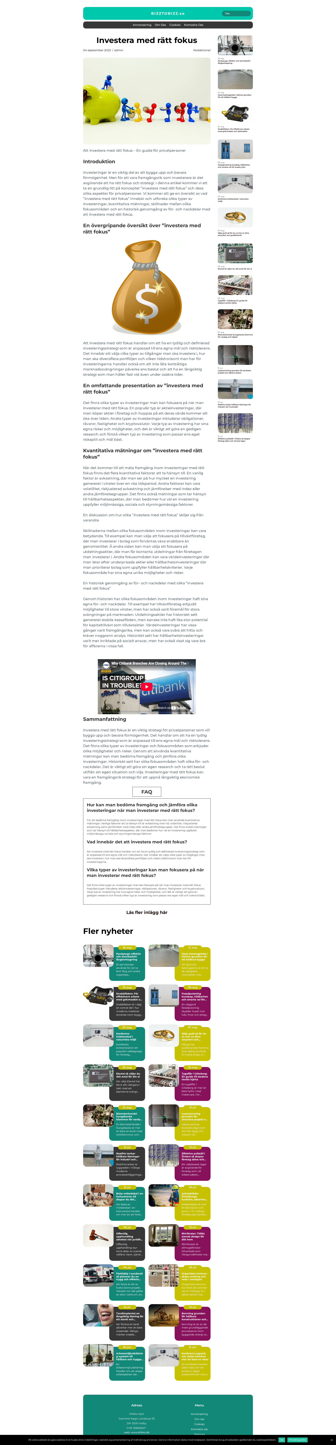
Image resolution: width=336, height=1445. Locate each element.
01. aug (127, 1107)
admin (118, 50)
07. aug (127, 1027)
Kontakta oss (193, 25)
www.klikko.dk (140, 1432)
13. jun (193, 1347)
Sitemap (199, 1434)
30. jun (127, 1347)
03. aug (127, 1067)
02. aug (192, 1067)
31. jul (192, 1107)
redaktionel (202, 50)
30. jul (192, 1187)
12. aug (192, 947)
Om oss (160, 25)
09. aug (192, 987)
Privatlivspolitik (297, 1440)
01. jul (127, 1307)
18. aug (127, 947)
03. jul (192, 1267)
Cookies (175, 25)
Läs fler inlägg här (146, 912)
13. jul (192, 1227)
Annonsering (142, 25)
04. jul (127, 1267)
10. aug (127, 987)
